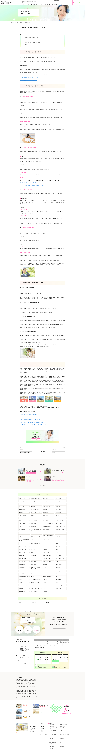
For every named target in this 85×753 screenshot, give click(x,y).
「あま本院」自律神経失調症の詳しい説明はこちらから (30, 414)
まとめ (26, 44)
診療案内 (51, 723)
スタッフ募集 (42, 728)
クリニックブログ (16, 22)
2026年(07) (21, 602)
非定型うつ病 (52, 731)
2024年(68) (46, 602)
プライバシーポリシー (44, 734)
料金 (52, 4)
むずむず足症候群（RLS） (54, 745)
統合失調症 (52, 746)
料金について (42, 723)
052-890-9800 (23, 653)
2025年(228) (34, 602)
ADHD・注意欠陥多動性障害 (54, 728)
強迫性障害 (52, 726)
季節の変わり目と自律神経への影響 (31, 37)
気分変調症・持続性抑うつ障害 (64, 732)
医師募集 (41, 730)
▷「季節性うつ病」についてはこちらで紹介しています (30, 182)
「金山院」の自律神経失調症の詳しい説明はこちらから (30, 419)
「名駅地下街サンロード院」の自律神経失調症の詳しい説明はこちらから (33, 424)
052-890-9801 (23, 655)
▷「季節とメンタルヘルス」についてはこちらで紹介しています (32, 185)
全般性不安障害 (62, 740)
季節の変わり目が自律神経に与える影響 (32, 40)
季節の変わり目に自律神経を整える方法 (32, 42)
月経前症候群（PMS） (63, 745)
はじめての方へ (32, 4)
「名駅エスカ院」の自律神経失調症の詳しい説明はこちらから (31, 422)
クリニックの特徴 (39, 4)
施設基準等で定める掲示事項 (44, 732)
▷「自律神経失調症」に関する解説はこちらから (29, 77)
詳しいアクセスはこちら (26, 696)
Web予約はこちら (59, 630)
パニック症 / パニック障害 (64, 734)
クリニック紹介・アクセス (33, 729)
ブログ (61, 4)
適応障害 (51, 738)
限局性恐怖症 (52, 748)
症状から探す (49, 4)
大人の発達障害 (62, 726)
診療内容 (44, 4)
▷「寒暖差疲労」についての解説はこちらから (28, 80)
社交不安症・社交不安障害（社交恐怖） (54, 736)
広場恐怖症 (62, 746)
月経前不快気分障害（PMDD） (53, 743)
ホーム (23, 4)
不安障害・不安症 (53, 734)
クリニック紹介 (27, 4)
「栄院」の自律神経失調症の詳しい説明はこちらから (30, 416)
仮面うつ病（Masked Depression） (53, 741)
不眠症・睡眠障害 (53, 730)
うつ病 (61, 730)
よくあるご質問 (56, 4)
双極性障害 (52, 724)
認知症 (61, 742)
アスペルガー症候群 (63, 724)
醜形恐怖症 (62, 738)
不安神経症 (62, 727)
